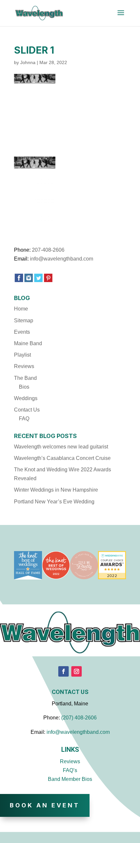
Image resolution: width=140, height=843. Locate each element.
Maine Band (28, 343)
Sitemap (23, 320)
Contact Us (27, 410)
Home (21, 309)
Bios (24, 387)
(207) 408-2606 (79, 717)
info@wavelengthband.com (61, 258)
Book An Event (45, 805)
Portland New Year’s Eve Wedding (54, 501)
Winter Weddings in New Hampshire (56, 490)
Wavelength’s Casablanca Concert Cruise (62, 458)
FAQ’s (70, 770)
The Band (25, 378)
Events (22, 332)
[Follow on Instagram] (76, 671)
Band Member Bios (70, 779)
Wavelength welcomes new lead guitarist (61, 446)
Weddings (25, 398)
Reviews (24, 366)
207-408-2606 (48, 250)
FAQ (24, 418)
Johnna (27, 62)
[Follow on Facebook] (63, 671)
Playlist (22, 355)
